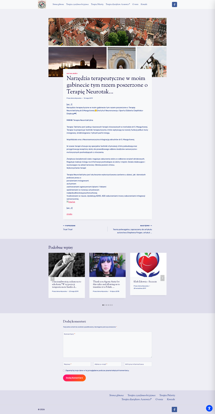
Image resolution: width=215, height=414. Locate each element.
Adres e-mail (101, 364)
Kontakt (144, 4)
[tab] (103, 305)
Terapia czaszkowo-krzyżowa (77, 4)
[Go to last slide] (53, 278)
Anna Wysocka (76, 98)
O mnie (135, 4)
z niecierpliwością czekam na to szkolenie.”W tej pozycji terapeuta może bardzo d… (66, 284)
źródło (69, 214)
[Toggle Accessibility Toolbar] (209, 408)
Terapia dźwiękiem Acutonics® (118, 4)
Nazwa (67, 364)
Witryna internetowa (134, 364)
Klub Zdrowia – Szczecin (145, 281)
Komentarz (69, 334)
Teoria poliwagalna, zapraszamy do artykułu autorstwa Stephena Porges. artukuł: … (132, 229)
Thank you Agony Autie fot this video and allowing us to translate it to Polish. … (106, 284)
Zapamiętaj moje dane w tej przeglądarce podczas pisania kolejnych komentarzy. (97, 370)
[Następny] (162, 278)
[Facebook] (174, 4)
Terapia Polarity (97, 4)
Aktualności (72, 73)
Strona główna (58, 4)
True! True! (69, 228)
